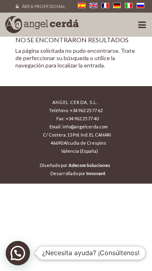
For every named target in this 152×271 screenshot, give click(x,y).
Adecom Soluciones (89, 165)
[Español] (82, 5)
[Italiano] (129, 5)
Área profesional (43, 6)
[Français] (105, 5)
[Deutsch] (117, 5)
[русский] (140, 5)
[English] (93, 5)
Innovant (95, 173)
